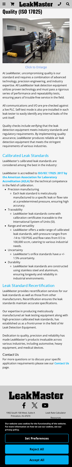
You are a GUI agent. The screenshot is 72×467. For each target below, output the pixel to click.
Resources (56, 417)
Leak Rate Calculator (56, 412)
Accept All (36, 460)
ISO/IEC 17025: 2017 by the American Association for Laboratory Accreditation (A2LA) (35, 177)
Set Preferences (37, 438)
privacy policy (12, 429)
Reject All (37, 449)
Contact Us (61, 363)
